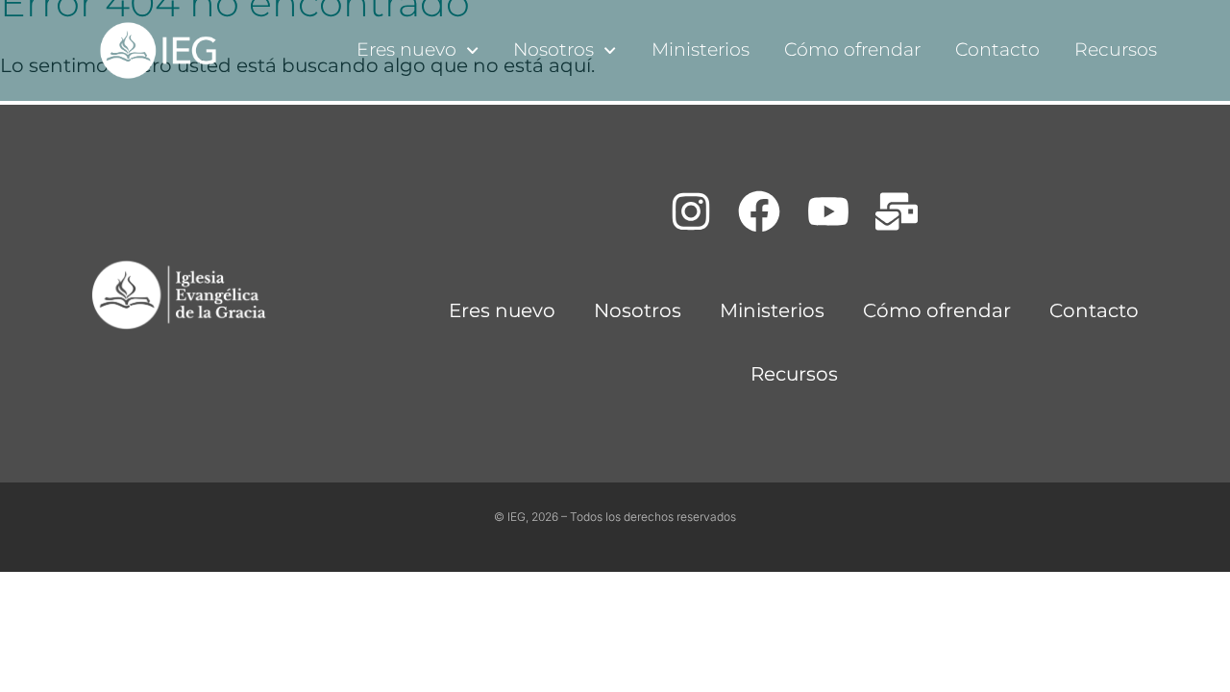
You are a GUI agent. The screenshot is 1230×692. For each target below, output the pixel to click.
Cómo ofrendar (852, 49)
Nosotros (553, 49)
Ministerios (701, 49)
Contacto (997, 49)
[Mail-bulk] (897, 211)
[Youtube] (828, 211)
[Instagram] (691, 211)
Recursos (1115, 49)
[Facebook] (759, 211)
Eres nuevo (406, 49)
